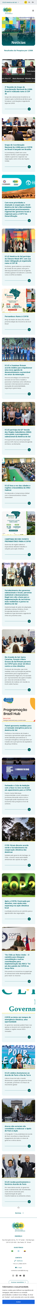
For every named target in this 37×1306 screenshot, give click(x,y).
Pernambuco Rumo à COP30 (16, 316)
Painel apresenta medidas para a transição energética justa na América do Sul (18, 727)
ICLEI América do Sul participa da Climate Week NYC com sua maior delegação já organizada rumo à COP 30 (18, 259)
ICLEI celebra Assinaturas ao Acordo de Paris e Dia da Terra (18, 1074)
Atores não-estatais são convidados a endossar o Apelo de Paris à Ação (18, 1128)
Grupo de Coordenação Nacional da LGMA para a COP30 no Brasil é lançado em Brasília (18, 147)
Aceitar (18, 1302)
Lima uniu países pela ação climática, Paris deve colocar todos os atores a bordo (17, 1239)
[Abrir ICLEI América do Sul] (18, 2)
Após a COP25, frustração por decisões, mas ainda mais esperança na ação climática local (17, 904)
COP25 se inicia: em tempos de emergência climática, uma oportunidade (18, 1019)
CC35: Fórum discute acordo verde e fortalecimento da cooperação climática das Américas (17, 848)
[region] (18, 1295)
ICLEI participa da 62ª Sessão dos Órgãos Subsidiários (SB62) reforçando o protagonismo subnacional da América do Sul (18, 433)
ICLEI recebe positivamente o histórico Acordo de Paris (17, 1183)
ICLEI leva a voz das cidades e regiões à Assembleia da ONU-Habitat (18, 487)
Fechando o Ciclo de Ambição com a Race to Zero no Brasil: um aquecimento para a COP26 (18, 787)
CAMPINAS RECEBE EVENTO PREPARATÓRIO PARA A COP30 (18, 540)
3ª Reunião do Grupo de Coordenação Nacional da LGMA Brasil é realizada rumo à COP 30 (18, 90)
